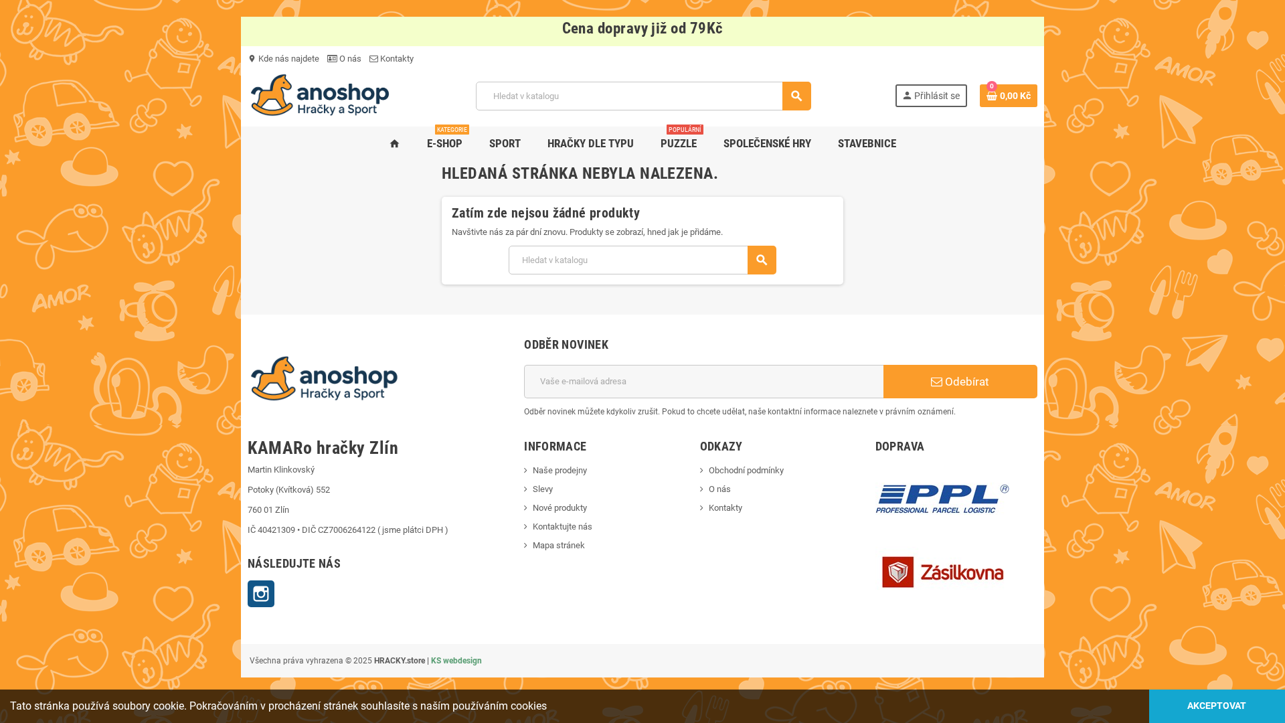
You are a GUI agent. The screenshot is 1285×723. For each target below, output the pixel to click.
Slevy (543, 489)
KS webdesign (456, 660)
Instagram (261, 593)
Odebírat (965, 381)
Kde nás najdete (283, 59)
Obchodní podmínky (746, 470)
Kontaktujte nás (562, 526)
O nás (349, 59)
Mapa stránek (559, 545)
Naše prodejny (560, 470)
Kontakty (396, 59)
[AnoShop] (320, 95)
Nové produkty (560, 508)
